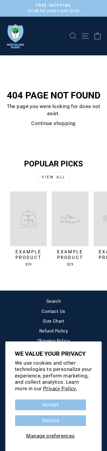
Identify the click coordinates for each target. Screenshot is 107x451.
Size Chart (53, 321)
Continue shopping (53, 123)
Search (53, 301)
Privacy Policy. (60, 388)
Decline (50, 420)
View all (54, 177)
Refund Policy (53, 331)
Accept (50, 405)
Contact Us (53, 311)
